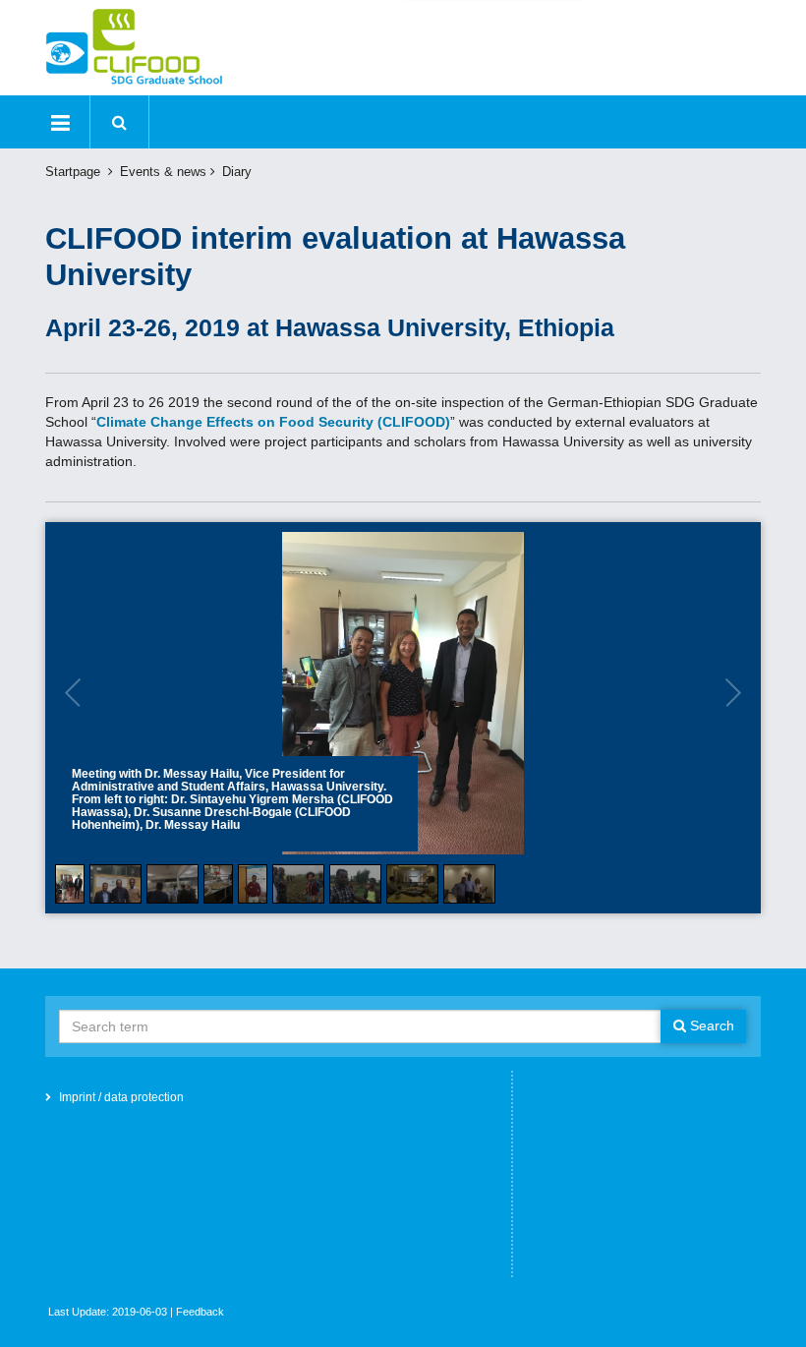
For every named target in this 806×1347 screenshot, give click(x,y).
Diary (237, 172)
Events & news (163, 172)
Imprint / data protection (121, 1097)
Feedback (200, 1312)
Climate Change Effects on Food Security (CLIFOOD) (273, 422)
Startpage (72, 172)
